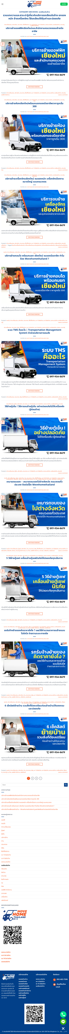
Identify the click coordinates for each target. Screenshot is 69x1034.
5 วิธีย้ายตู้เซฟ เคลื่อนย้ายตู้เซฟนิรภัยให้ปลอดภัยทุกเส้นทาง (34, 558)
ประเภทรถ (20, 24)
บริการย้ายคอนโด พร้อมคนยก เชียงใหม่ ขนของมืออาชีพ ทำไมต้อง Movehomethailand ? (34, 257)
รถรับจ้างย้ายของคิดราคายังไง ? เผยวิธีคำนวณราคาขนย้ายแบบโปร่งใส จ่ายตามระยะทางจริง (34, 632)
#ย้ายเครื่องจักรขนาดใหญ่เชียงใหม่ (33, 245)
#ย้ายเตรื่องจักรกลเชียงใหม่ (48, 245)
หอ (34, 479)
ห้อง (34, 101)
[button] (2, 4)
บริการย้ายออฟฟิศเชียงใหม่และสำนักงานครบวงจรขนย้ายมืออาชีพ (34, 30)
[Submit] (66, 785)
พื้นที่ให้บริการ (26, 24)
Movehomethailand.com (41, 36)
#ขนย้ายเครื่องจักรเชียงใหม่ (18, 245)
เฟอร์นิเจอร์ (60, 479)
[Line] (63, 1021)
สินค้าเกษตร (30, 479)
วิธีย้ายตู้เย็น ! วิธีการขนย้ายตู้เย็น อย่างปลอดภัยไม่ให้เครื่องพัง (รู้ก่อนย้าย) (34, 408)
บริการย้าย (14, 24)
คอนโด (5, 252)
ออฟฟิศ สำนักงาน (34, 25)
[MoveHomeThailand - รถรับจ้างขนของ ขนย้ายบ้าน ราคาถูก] (34, 4)
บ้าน (25, 478)
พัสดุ (18, 327)
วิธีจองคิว (16, 479)
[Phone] (63, 1014)
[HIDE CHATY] (63, 1028)
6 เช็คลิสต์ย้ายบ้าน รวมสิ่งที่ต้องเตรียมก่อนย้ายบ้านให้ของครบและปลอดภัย (34, 707)
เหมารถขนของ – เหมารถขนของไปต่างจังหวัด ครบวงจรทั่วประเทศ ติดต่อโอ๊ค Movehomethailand (34, 483)
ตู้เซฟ (17, 478)
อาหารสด (49, 479)
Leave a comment (63, 95)
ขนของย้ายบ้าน (23, 979)
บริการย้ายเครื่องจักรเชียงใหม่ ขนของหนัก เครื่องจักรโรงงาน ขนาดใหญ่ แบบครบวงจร (34, 180)
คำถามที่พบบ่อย (8, 24)
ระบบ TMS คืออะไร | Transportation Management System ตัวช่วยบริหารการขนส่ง (34, 331)
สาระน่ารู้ (62, 24)
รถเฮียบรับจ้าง (56, 24)
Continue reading (34, 87)
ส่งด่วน (58, 327)
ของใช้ (3, 820)
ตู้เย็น (15, 404)
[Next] (40, 778)
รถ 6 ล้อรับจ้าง (41, 24)
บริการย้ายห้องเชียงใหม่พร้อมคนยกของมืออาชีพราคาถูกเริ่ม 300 (34, 105)
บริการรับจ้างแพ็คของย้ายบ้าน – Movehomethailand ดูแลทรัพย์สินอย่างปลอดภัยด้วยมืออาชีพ (29, 809)
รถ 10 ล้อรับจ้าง (33, 24)
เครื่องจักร (34, 176)
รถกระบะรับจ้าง (48, 24)
